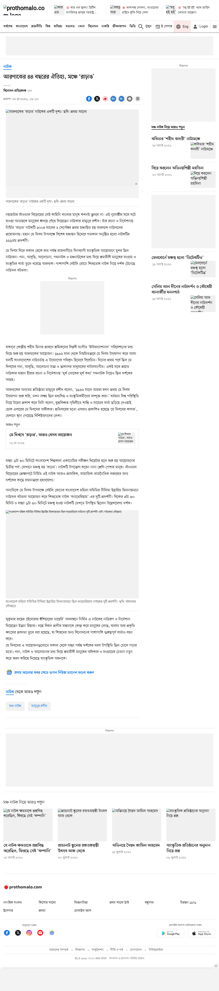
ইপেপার (8, 910)
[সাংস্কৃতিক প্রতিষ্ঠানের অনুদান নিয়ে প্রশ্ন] (191, 825)
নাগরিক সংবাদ (12, 902)
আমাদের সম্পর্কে (58, 950)
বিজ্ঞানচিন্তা (81, 902)
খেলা (81, 26)
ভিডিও (134, 26)
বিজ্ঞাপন (80, 950)
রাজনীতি (36, 26)
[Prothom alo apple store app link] (201, 934)
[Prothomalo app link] (171, 934)
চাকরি (105, 26)
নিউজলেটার (156, 950)
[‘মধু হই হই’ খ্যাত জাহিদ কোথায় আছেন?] (171, 10)
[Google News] (52, 933)
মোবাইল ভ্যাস (82, 910)
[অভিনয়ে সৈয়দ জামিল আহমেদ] (136, 825)
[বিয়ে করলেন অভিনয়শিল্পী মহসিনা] (203, 179)
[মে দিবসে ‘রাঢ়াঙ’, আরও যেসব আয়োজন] (126, 438)
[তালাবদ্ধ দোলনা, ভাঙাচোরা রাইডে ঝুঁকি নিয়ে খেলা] (115, 10)
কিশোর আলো (47, 902)
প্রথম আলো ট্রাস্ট (119, 902)
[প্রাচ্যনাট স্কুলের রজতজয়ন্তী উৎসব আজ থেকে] (82, 825)
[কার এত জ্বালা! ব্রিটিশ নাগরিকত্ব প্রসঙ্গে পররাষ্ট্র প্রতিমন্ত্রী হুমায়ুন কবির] (59, 10)
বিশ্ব (48, 26)
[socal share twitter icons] (98, 101)
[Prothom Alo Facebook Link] (9, 933)
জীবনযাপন (119, 26)
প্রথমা (42, 910)
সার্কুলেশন (98, 950)
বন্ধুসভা (149, 902)
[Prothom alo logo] (22, 888)
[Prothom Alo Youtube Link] (42, 933)
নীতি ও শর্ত (116, 950)
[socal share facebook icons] (90, 101)
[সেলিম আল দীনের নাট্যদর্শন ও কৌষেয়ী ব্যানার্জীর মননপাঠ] (203, 303)
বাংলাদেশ (22, 26)
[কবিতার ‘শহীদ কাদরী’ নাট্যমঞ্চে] (203, 150)
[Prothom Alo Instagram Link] (31, 933)
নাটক (7, 66)
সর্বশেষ (7, 26)
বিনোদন (93, 26)
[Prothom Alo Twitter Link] (20, 933)
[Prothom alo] (25, 10)
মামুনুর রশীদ (39, 706)
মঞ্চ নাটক (15, 706)
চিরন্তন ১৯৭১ (188, 902)
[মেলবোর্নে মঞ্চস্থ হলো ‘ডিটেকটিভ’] (203, 269)
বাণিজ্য (58, 26)
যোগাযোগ (136, 950)
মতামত (70, 26)
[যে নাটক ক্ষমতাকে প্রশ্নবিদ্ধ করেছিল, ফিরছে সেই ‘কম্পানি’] (28, 825)
